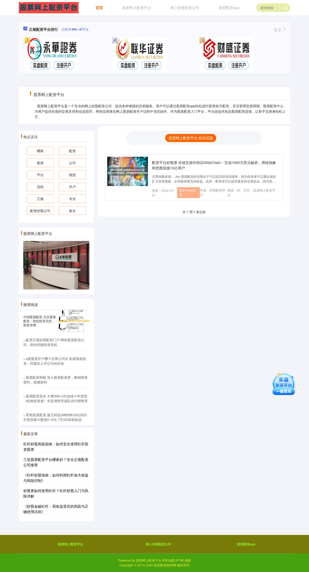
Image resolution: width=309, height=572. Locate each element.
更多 (278, 30)
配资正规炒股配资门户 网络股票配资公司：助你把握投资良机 (53, 342)
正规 (40, 198)
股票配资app (229, 7)
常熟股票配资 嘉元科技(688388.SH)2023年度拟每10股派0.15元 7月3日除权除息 (55, 417)
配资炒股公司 (40, 210)
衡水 (72, 210)
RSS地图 (168, 560)
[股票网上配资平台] (49, 7)
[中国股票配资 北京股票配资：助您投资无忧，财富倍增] (74, 321)
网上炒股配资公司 (184, 7)
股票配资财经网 (165, 565)
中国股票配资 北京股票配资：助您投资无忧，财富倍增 (39, 321)
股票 (40, 162)
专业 (72, 198)
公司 (72, 162)
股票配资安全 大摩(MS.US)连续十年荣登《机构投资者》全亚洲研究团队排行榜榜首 (55, 398)
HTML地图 (183, 560)
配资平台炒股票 (187, 192)
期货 (72, 174)
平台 (40, 174)
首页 (99, 7)
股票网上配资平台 (136, 7)
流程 (40, 186)
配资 (72, 150)
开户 (72, 186)
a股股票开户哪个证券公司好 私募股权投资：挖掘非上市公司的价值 (54, 361)
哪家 (40, 150)
